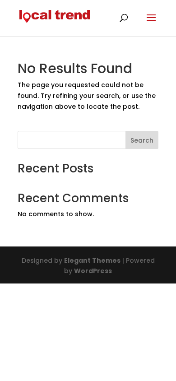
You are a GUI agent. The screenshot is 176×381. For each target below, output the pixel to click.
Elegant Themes (92, 260)
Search (141, 140)
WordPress (93, 270)
